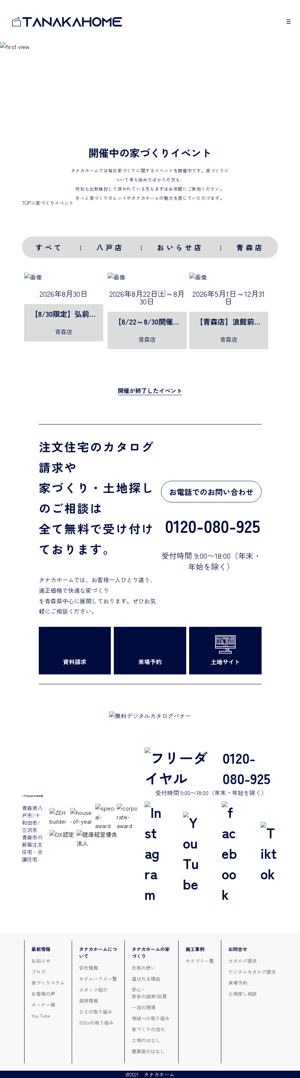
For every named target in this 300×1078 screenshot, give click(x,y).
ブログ (38, 971)
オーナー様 (43, 1004)
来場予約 (237, 982)
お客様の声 (43, 993)
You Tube (40, 1015)
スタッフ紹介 (93, 989)
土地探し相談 (242, 993)
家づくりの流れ (148, 1029)
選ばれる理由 (146, 978)
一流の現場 (143, 1007)
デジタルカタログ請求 (252, 971)
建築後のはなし (148, 1051)
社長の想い (143, 967)
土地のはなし (146, 1040)
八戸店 (110, 247)
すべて (49, 247)
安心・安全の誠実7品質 (149, 993)
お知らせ (40, 960)
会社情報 (88, 967)
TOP (26, 202)
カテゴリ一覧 (199, 960)
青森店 (250, 247)
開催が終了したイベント (150, 390)
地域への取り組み (151, 1018)
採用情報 (88, 1000)
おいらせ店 (180, 247)
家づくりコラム (48, 982)
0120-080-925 (246, 767)
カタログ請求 (242, 960)
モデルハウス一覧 (98, 978)
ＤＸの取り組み (95, 1011)
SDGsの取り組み (96, 1022)
